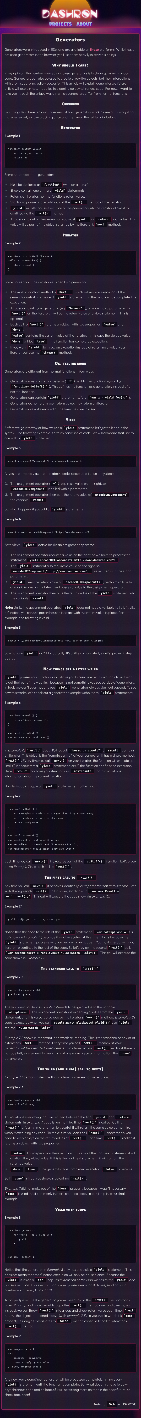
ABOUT (84, 23)
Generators (70, 39)
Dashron (70, 14)
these (94, 49)
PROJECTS (60, 23)
